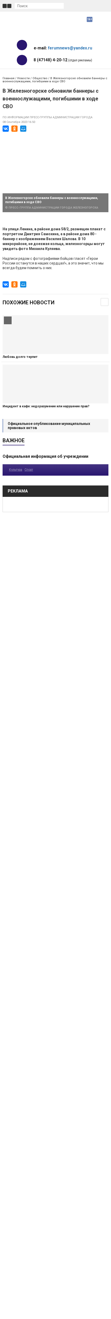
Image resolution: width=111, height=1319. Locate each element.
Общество (40, 78)
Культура (15, 469)
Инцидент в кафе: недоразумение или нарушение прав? (46, 406)
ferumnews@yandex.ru (70, 48)
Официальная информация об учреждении (45, 456)
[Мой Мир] (23, 129)
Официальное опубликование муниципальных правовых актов (49, 426)
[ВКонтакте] (6, 129)
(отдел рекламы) (63, 59)
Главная (8, 78)
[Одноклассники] (14, 129)
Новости (23, 78)
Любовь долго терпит (20, 357)
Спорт (29, 469)
